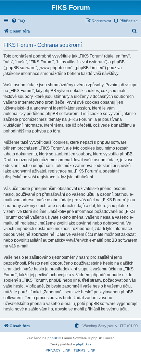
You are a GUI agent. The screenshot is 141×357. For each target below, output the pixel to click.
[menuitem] (18, 21)
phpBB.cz (83, 344)
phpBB (53, 338)
